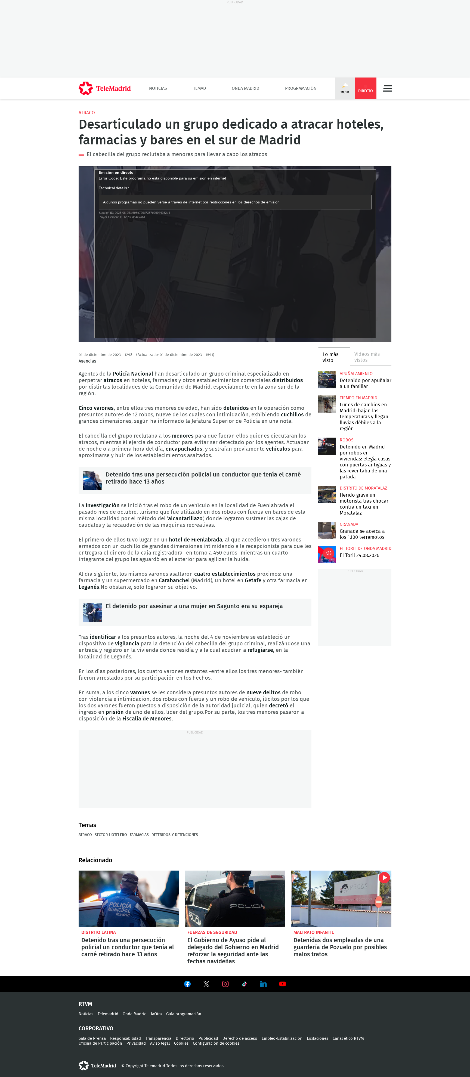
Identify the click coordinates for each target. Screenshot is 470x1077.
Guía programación (183, 1014)
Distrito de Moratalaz (363, 488)
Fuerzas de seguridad (212, 932)
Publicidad (208, 1038)
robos (347, 440)
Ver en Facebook (187, 985)
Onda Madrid (245, 88)
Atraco (87, 112)
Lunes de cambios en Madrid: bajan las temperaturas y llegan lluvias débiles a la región (326, 404)
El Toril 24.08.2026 (326, 554)
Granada (349, 524)
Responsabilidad (125, 1038)
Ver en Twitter (206, 985)
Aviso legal (160, 1043)
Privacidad (136, 1043)
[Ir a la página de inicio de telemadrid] (105, 88)
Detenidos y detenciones (174, 835)
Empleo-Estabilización (282, 1038)
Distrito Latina (98, 932)
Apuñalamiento (356, 374)
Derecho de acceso (239, 1038)
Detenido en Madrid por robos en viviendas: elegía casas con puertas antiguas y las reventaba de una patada (326, 446)
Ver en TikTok (244, 985)
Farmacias (139, 835)
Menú (387, 88)
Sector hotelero (111, 835)
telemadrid (97, 1065)
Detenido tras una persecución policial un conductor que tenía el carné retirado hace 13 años (92, 480)
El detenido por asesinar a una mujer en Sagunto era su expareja (92, 612)
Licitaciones (317, 1038)
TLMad (199, 88)
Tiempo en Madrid (358, 398)
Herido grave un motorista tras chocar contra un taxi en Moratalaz (326, 494)
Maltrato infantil (313, 932)
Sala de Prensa (92, 1038)
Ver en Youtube (282, 984)
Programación (301, 88)
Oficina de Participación (100, 1043)
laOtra (156, 1014)
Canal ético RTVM (348, 1038)
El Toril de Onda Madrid (365, 548)
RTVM (85, 1004)
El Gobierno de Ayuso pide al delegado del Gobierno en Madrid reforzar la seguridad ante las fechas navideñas (235, 899)
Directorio (185, 1038)
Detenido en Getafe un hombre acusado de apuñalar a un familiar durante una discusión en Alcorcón (326, 379)
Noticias (158, 88)
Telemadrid (108, 1014)
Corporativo (96, 1028)
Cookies (181, 1043)
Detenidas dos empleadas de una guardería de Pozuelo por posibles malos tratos (341, 899)
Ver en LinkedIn (263, 984)
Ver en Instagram (225, 984)
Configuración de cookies (216, 1043)
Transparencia (158, 1038)
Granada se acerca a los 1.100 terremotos (326, 530)
